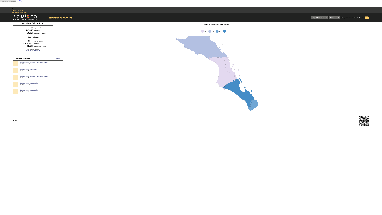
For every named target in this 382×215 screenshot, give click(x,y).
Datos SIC (360, 18)
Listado (58, 59)
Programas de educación (20, 12)
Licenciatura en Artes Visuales (29, 83)
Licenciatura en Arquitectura (28, 69)
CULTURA (19, 1)
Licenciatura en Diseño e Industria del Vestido (34, 62)
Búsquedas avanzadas (348, 18)
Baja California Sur (18, 10)
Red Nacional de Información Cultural (33, 50)
